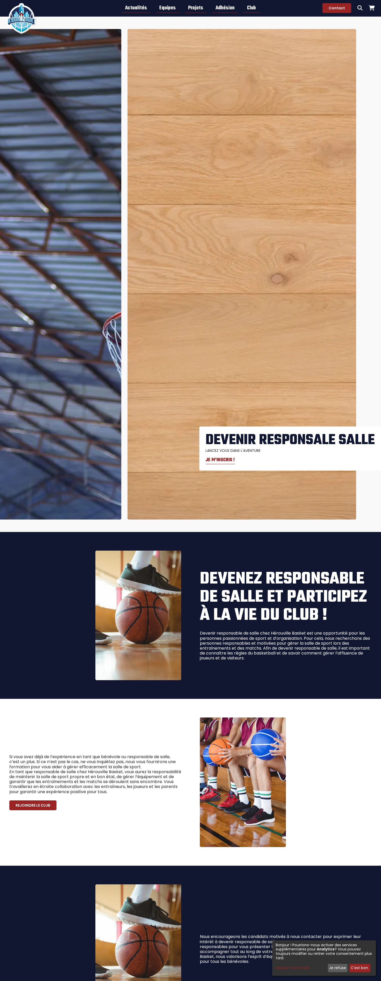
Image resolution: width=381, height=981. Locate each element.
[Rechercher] (360, 8)
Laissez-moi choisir (293, 968)
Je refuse (337, 967)
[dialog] (324, 958)
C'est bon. (360, 967)
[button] (136, 8)
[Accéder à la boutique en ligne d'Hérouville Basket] (372, 8)
